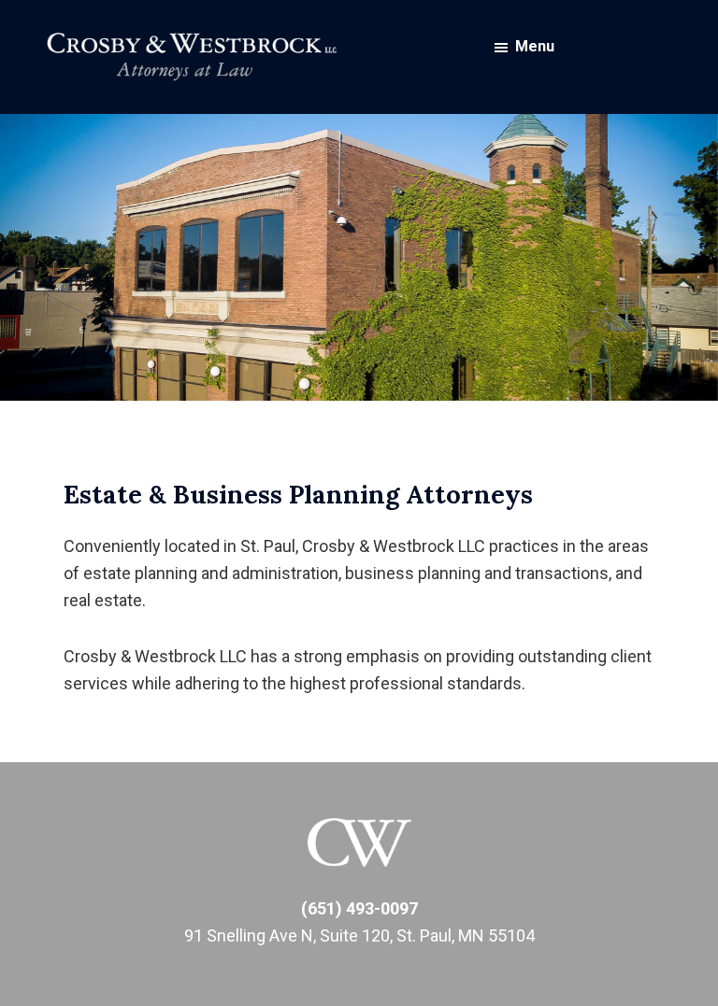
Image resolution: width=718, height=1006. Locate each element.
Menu (534, 46)
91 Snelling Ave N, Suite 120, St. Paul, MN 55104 (359, 935)
